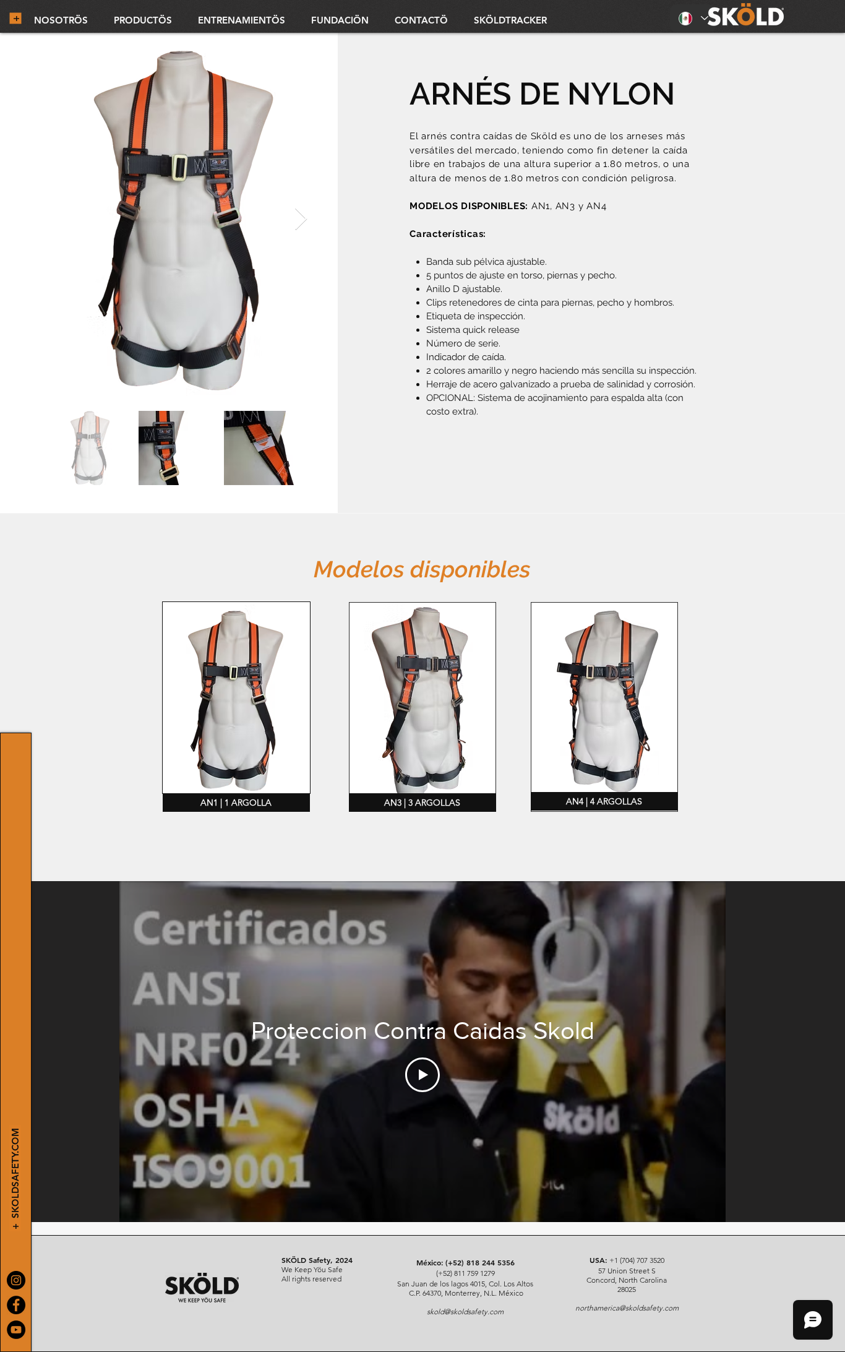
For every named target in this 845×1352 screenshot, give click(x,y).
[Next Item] (301, 219)
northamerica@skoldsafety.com (627, 1307)
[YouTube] (16, 1329)
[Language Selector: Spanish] (693, 18)
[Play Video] (422, 1074)
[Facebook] (16, 1305)
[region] (236, 697)
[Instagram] (16, 1280)
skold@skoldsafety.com (465, 1311)
